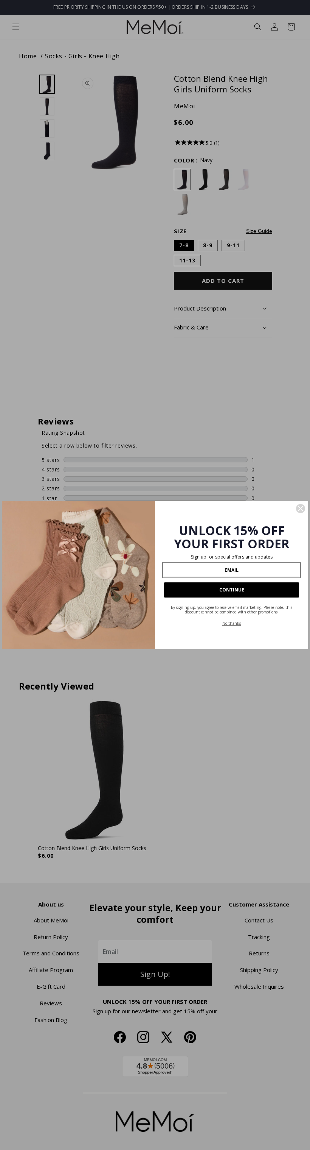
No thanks (231, 623)
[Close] (300, 508)
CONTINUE (231, 590)
